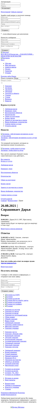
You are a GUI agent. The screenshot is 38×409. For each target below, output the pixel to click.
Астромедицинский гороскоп (15, 341)
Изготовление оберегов (13, 113)
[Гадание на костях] (12, 298)
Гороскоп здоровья (11, 328)
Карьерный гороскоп (12, 335)
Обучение (8, 91)
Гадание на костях (11, 371)
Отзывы (8, 73)
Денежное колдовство (13, 360)
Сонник (8, 95)
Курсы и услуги (6, 161)
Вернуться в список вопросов (11, 229)
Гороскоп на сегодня (12, 309)
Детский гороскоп (11, 337)
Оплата (7, 69)
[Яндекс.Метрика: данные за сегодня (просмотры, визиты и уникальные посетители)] (17, 407)
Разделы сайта (6, 76)
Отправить (5, 30)
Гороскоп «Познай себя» (14, 334)
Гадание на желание (12, 369)
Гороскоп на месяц (11, 313)
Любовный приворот (12, 350)
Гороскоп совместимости (14, 324)
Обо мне (8, 63)
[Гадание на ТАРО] (12, 295)
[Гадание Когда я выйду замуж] (16, 300)
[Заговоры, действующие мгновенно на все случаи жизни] (19, 136)
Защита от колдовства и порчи (16, 120)
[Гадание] (9, 297)
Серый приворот (11, 354)
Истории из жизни (11, 378)
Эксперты (8, 90)
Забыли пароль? (17, 12)
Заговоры (8, 88)
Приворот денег (11, 111)
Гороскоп (8, 86)
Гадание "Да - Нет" (12, 373)
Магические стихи (11, 365)
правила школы (10, 67)
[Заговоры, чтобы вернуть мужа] (13, 148)
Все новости (5, 159)
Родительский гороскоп (13, 339)
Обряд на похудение (12, 116)
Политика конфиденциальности (13, 393)
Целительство (10, 114)
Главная (4, 200)
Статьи (7, 97)
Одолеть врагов (10, 126)
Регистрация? (6, 12)
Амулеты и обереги (12, 93)
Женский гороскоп (12, 326)
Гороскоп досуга (11, 332)
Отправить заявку (7, 291)
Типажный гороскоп (12, 343)
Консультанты (10, 380)
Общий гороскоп (11, 319)
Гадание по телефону (12, 374)
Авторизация (6, 8)
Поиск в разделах (7, 78)
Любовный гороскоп (12, 323)
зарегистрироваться (8, 263)
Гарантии (8, 71)
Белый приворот (11, 352)
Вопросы (8, 99)
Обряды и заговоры (12, 362)
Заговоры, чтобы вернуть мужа (12, 150)
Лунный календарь (12, 363)
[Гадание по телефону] (13, 304)
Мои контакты (10, 65)
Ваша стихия (9, 321)
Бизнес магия (10, 118)
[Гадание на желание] (13, 302)
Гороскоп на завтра (12, 311)
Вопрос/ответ (13, 200)
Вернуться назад (7, 267)
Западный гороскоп (12, 345)
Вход (2, 60)
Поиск (14, 76)
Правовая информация (9, 393)
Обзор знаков (10, 317)
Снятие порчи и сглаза (13, 124)
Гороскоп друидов (11, 347)
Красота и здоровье (12, 387)
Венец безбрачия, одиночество (16, 122)
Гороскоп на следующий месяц (16, 315)
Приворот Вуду (10, 358)
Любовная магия (11, 109)
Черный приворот (11, 356)
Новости (8, 101)
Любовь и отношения (13, 385)
